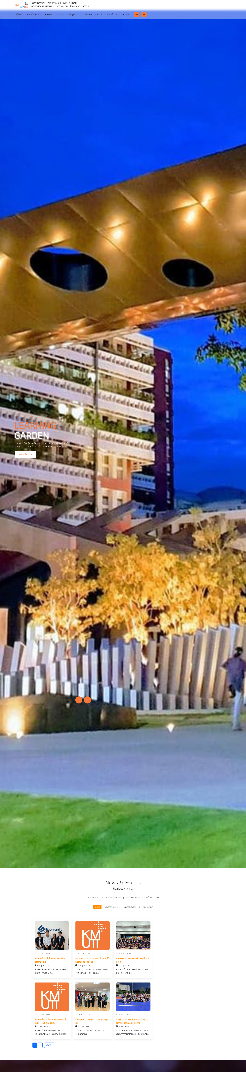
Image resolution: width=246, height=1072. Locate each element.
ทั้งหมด (97, 907)
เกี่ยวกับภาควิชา (33, 14)
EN (144, 14)
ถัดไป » (49, 1045)
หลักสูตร (72, 14)
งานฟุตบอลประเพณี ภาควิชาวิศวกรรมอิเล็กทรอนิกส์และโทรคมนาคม (132, 1021)
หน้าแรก (19, 14)
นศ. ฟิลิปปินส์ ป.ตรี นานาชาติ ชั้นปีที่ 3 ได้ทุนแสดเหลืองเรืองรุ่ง (92, 960)
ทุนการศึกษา (148, 907)
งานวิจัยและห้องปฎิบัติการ (91, 14)
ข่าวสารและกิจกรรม (132, 907)
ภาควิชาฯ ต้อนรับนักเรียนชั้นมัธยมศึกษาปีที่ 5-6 (132, 960)
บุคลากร (48, 14)
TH (136, 14)
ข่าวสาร (60, 14)
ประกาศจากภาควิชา (112, 907)
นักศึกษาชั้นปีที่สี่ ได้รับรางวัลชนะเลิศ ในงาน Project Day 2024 (51, 1021)
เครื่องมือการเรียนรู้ (56, 456)
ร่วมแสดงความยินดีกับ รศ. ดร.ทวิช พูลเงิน (91, 1021)
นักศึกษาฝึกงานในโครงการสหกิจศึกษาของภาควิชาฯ (50, 960)
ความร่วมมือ (112, 14)
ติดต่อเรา (126, 14)
